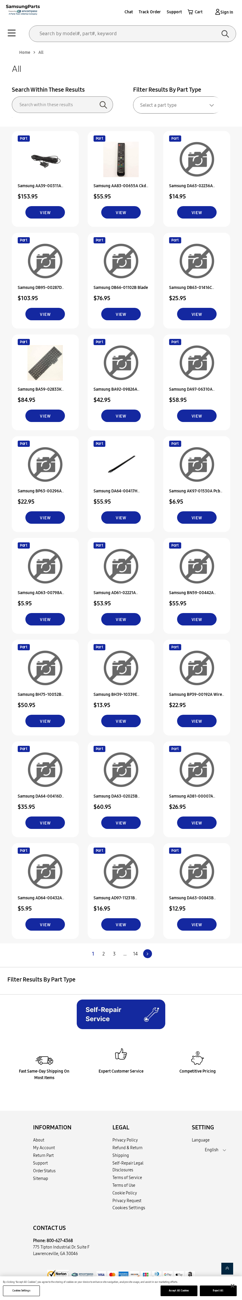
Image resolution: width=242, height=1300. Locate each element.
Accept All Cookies (179, 1290)
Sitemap (40, 1178)
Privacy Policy (125, 1140)
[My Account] (216, 12)
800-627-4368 (60, 1241)
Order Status (44, 1171)
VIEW (45, 213)
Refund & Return (127, 1148)
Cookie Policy (124, 1193)
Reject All (218, 1290)
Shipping (120, 1155)
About (38, 1140)
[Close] (232, 1285)
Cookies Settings (21, 1290)
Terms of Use (123, 1185)
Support (174, 12)
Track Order (150, 12)
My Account (44, 1148)
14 (135, 953)
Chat (129, 12)
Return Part (43, 1155)
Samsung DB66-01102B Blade (121, 287)
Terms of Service (127, 1178)
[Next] (147, 953)
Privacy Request (126, 1201)
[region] (121, 1288)
